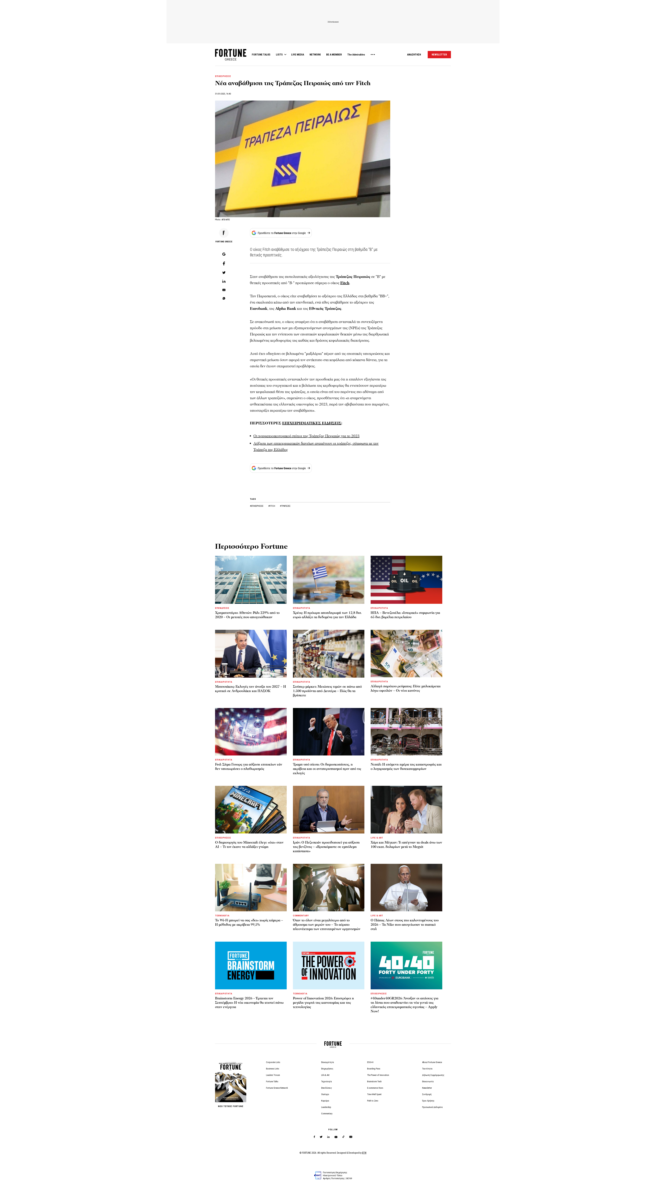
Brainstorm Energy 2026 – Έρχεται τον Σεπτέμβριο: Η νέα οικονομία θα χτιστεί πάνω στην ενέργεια (249, 1002)
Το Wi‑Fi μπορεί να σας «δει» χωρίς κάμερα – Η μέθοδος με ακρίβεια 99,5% (249, 922)
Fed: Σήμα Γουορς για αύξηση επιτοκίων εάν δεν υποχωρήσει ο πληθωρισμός (248, 766)
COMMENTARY (301, 915)
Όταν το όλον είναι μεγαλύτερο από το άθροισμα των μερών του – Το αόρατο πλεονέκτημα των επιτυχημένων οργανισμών (326, 924)
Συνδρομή (427, 1094)
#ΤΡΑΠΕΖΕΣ (285, 506)
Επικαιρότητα (327, 1062)
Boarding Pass (373, 1068)
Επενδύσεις (326, 1088)
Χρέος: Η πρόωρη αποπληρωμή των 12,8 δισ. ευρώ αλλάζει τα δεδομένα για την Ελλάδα (327, 615)
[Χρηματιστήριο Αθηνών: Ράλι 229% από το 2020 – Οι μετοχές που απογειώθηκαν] (251, 580)
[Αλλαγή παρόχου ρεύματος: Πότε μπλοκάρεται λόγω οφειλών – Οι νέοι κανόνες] (406, 653)
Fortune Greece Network (277, 1088)
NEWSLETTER (439, 54)
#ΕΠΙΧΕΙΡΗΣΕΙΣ (257, 506)
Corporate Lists (273, 1062)
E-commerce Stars (375, 1088)
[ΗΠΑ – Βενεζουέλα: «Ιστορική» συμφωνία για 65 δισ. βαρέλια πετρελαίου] (406, 580)
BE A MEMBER (334, 54)
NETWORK (315, 54)
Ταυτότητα (427, 1068)
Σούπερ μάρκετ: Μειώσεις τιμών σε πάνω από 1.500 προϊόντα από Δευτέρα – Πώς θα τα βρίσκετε (327, 691)
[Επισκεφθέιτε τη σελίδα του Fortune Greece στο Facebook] (314, 1136)
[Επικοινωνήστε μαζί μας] (350, 1136)
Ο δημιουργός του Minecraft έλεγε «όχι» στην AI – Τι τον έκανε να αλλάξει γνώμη (249, 844)
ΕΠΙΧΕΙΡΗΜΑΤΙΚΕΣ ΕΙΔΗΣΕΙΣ (311, 423)
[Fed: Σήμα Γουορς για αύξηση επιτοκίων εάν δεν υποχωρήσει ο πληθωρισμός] (251, 731)
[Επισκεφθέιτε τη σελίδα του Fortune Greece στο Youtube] (336, 1137)
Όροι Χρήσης (428, 1100)
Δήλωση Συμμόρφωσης (433, 1075)
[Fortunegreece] (230, 59)
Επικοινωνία (428, 1081)
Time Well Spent (374, 1094)
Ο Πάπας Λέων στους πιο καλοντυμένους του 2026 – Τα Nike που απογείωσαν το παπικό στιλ (405, 924)
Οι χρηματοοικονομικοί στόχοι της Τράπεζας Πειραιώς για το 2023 (306, 436)
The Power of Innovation (378, 1075)
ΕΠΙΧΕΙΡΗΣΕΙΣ (223, 76)
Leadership (326, 1107)
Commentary (326, 1113)
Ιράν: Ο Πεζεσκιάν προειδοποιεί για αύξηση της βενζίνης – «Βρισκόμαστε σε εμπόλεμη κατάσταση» (326, 846)
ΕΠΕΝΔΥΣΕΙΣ (222, 608)
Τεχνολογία (326, 1081)
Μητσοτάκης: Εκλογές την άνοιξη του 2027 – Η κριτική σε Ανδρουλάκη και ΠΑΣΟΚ (250, 688)
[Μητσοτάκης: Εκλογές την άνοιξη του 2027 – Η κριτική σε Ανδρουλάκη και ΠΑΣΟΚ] (251, 654)
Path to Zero (372, 1100)
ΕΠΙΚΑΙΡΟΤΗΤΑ (301, 608)
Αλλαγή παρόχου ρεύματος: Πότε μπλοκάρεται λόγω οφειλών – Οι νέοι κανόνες (406, 688)
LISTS (279, 54)
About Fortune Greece (432, 1062)
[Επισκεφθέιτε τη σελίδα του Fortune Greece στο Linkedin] (328, 1136)
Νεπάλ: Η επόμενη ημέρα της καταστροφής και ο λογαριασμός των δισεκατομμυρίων (406, 766)
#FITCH (272, 506)
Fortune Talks (272, 1081)
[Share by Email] (223, 290)
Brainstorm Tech (374, 1081)
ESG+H (370, 1062)
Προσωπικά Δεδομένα (432, 1107)
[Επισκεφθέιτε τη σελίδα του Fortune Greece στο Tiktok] (343, 1136)
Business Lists (272, 1068)
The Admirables (356, 54)
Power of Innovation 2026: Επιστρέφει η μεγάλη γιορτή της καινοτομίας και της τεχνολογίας (323, 1002)
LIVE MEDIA (297, 54)
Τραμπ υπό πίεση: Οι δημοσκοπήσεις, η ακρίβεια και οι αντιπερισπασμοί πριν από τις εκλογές (327, 768)
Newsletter (427, 1088)
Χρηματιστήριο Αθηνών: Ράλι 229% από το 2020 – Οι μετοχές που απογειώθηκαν (247, 615)
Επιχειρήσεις (327, 1068)
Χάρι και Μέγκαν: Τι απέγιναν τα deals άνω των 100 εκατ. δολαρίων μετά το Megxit (406, 844)
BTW (364, 1152)
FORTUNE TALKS (261, 54)
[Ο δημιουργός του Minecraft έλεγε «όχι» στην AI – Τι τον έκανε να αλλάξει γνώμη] (251, 809)
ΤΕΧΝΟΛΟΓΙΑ (222, 915)
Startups (325, 1094)
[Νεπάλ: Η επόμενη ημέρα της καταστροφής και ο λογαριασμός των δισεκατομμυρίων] (406, 731)
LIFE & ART (377, 837)
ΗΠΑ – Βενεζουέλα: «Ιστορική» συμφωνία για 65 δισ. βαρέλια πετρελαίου (405, 615)
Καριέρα (325, 1100)
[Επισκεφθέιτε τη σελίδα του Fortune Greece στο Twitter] (321, 1136)
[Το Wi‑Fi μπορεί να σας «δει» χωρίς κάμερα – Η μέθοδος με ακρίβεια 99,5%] (251, 887)
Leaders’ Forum (273, 1075)
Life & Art (325, 1075)
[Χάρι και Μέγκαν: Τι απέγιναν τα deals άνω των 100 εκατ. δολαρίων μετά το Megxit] (406, 809)
